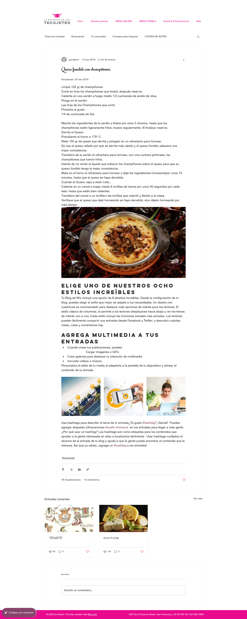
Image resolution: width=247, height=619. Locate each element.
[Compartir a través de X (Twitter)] (71, 469)
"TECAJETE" (56, 538)
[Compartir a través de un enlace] (87, 469)
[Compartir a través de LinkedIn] (79, 469)
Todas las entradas (55, 36)
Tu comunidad (98, 36)
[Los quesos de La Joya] (123, 518)
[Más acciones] (184, 60)
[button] (198, 36)
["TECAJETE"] (69, 518)
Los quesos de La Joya (111, 538)
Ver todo (198, 498)
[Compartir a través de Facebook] (63, 469)
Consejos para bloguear (125, 36)
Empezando (77, 36)
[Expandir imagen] (80, 396)
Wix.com (92, 614)
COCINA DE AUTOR (155, 36)
